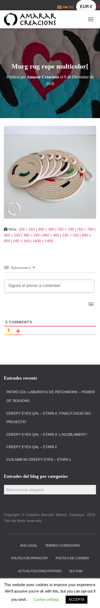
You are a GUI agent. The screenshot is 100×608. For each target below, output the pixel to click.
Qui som (75, 571)
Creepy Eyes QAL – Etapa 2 (31, 447)
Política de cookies (72, 558)
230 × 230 (70, 235)
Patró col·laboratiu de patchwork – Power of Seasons (50, 396)
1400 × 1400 (43, 241)
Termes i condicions (62, 545)
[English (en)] (71, 7)
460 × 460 (51, 235)
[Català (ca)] (59, 7)
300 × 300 (46, 229)
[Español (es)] (65, 7)
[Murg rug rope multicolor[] (50, 172)
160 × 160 (21, 241)
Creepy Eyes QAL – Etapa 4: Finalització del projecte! (48, 417)
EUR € (86, 6)
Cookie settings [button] (46, 599)
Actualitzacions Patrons (40, 571)
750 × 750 (65, 229)
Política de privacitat (29, 558)
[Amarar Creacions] (32, 19)
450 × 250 (12, 235)
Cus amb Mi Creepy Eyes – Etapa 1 (38, 459)
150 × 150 (26, 229)
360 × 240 (31, 235)
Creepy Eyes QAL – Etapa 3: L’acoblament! (46, 434)
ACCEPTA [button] (76, 600)
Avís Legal (28, 545)
